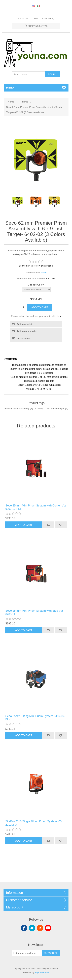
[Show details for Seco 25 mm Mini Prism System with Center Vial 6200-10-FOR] (36, 468)
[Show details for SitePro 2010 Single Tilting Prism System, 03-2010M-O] (36, 784)
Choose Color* (36, 284)
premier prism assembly (16, 408)
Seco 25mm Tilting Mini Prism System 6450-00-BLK (35, 717)
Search (52, 74)
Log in (35, 18)
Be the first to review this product (36, 265)
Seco (44, 272)
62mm (38, 408)
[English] (34, 6)
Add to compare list (27, 331)
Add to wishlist (24, 324)
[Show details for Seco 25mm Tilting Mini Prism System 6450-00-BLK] (36, 679)
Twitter (32, 928)
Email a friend (24, 338)
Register (23, 18)
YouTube (48, 928)
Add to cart (39, 307)
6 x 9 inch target (55, 408)
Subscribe (51, 953)
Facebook (24, 928)
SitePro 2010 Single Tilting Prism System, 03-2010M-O (33, 823)
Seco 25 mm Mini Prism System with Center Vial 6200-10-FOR (35, 507)
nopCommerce (42, 973)
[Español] (38, 6)
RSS (40, 928)
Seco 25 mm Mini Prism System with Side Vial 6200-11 (34, 612)
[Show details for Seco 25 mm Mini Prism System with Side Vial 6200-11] (36, 573)
